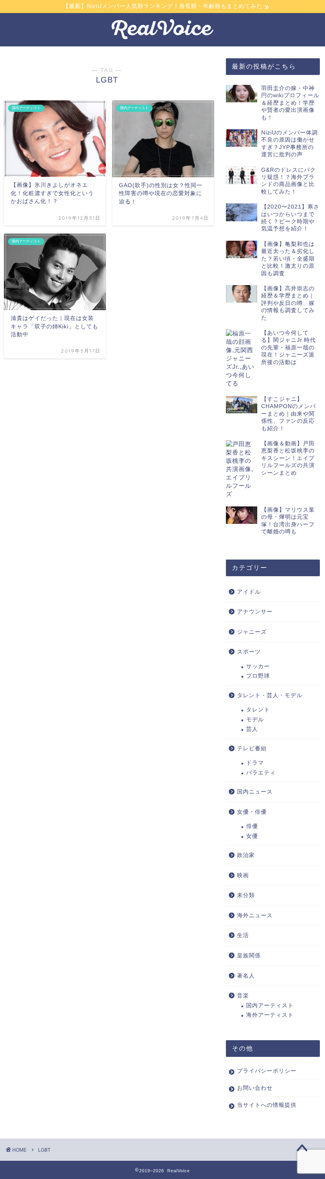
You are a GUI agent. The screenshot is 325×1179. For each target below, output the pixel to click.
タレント (258, 710)
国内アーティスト (270, 1005)
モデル (255, 720)
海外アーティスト (270, 1015)
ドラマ (255, 763)
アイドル (249, 592)
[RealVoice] (162, 39)
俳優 (252, 826)
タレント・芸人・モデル (269, 695)
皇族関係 (249, 956)
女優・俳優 (252, 812)
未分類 (246, 895)
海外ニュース (255, 915)
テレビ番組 (252, 748)
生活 (243, 935)
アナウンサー (255, 612)
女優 (252, 836)
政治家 (246, 855)
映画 (243, 875)
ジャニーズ (252, 632)
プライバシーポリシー (266, 1071)
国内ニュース (255, 792)
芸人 (252, 729)
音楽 (243, 996)
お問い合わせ (255, 1088)
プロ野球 (258, 676)
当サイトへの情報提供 (266, 1105)
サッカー (258, 666)
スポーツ (249, 652)
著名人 (246, 976)
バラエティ (261, 773)
